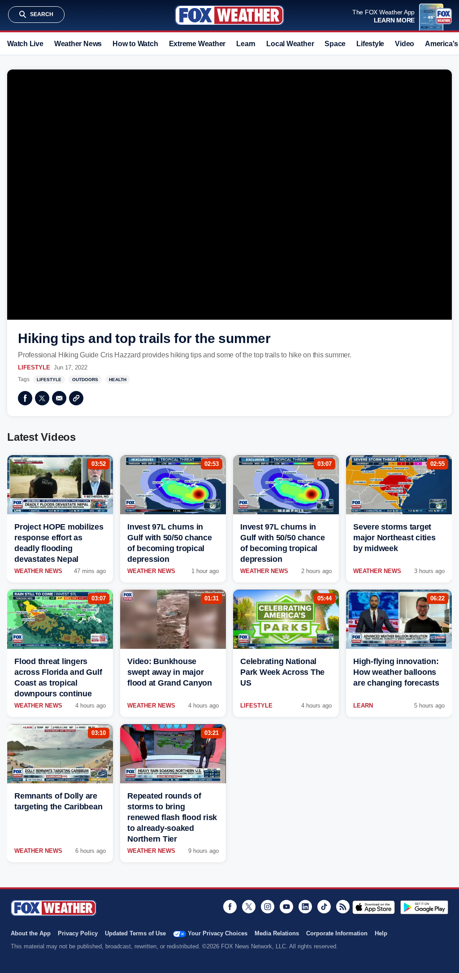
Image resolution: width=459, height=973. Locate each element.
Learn (245, 44)
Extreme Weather (197, 44)
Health (117, 379)
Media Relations (277, 933)
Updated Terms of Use (135, 933)
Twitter (42, 398)
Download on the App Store (373, 907)
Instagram (267, 906)
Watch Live (25, 44)
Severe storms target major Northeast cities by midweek (394, 537)
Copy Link (76, 398)
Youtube (286, 906)
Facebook (25, 398)
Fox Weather (229, 15)
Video (404, 44)
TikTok (324, 906)
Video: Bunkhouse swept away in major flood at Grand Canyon (169, 672)
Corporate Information (337, 933)
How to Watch (135, 44)
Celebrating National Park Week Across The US (282, 672)
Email (59, 398)
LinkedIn (305, 906)
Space (335, 44)
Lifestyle (370, 44)
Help (381, 933)
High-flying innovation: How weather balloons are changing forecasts (396, 672)
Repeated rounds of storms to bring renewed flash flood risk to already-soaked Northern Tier (172, 817)
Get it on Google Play (424, 907)
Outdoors (85, 379)
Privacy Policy (78, 933)
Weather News (78, 44)
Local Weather (290, 44)
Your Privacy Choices (217, 933)
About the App (31, 933)
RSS (343, 906)
